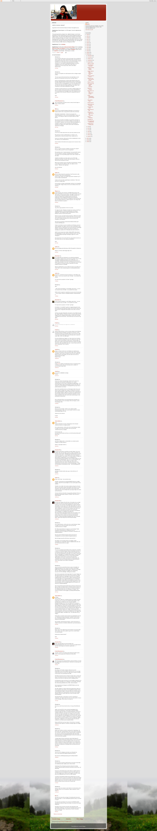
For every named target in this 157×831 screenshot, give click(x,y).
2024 (88, 34)
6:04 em (56, 168)
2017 (88, 39)
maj (89, 129)
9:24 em (56, 326)
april (89, 131)
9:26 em (56, 345)
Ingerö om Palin (91, 63)
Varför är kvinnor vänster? (91, 76)
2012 (88, 47)
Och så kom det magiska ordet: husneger (91, 85)
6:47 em (56, 269)
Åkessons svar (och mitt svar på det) (91, 79)
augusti (89, 61)
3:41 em (56, 624)
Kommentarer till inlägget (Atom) (65, 821)
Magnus (56, 191)
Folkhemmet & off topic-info (90, 124)
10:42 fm (56, 465)
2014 (88, 44)
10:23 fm (56, 446)
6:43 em (56, 252)
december (90, 55)
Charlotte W (57, 449)
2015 (88, 42)
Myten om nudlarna (90, 89)
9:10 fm (56, 417)
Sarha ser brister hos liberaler (58, 48)
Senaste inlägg (56, 819)
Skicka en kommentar (58, 814)
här (58, 790)
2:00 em (56, 561)
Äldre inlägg (80, 819)
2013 (88, 45)
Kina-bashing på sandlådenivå (91, 121)
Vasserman (57, 255)
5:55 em (56, 143)
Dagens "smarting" (90, 117)
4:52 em (56, 655)
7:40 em (56, 296)
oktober (89, 58)
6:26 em (56, 202)
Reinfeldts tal (90, 119)
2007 (88, 138)
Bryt (56, 795)
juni (88, 128)
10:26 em (57, 358)
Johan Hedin (57, 421)
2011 (88, 49)
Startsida (68, 819)
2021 (88, 36)
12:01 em (57, 497)
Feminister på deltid (90, 107)
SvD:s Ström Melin (90, 100)
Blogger (83, 826)
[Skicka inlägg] (66, 52)
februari (89, 134)
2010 (88, 50)
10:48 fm (56, 757)
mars (89, 133)
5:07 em (56, 127)
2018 (88, 37)
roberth (56, 349)
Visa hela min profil (89, 29)
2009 (88, 52)
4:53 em (56, 664)
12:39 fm (56, 403)
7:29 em (56, 281)
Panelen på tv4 (90, 102)
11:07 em (57, 375)
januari (89, 136)
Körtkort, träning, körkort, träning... (91, 68)
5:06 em (56, 105)
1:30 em (56, 544)
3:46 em (56, 638)
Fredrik (56, 322)
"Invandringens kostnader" (90, 65)
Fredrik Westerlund (59, 100)
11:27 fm (56, 473)
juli (88, 126)
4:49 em (56, 647)
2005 (88, 141)
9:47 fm (56, 435)
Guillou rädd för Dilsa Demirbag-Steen (91, 73)
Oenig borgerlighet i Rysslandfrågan (91, 97)
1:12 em (56, 782)
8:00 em (56, 811)
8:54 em (56, 319)
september (90, 60)
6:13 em (56, 187)
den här (58, 363)
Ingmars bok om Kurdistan (91, 105)
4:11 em (56, 68)
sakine (56, 172)
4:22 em (56, 97)
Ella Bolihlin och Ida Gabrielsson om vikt (91, 92)
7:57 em (56, 700)
